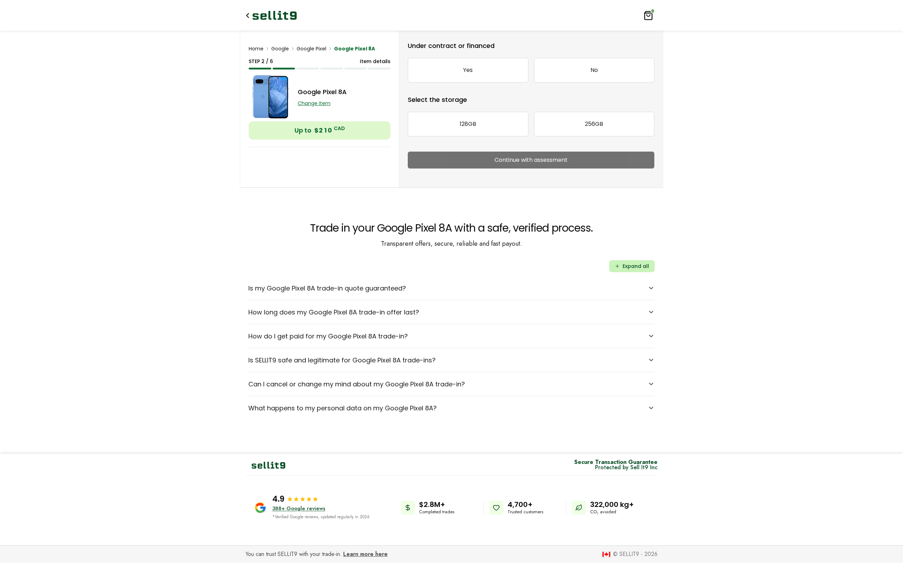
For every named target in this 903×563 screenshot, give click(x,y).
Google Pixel (311, 48)
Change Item (314, 103)
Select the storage (437, 99)
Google (280, 48)
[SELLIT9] (275, 15)
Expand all (636, 266)
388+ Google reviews (298, 508)
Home (256, 48)
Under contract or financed (451, 45)
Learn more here (365, 554)
